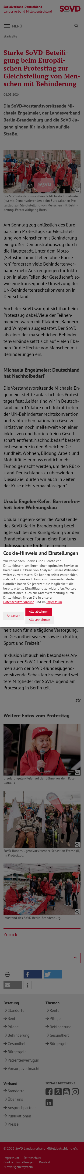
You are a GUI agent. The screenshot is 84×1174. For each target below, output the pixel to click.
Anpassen (13, 616)
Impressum (54, 602)
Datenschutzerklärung (19, 602)
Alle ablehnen (39, 611)
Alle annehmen (39, 619)
